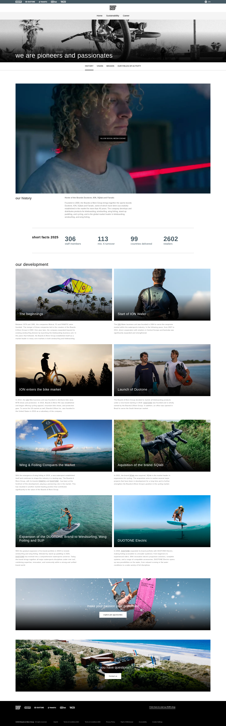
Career (126, 16)
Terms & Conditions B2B (92, 722)
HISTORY (89, 66)
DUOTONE (147, 403)
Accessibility (143, 722)
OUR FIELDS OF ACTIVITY (129, 66)
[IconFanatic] (43, 2)
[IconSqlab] (54, 2)
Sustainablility (112, 16)
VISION (100, 66)
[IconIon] (19, 2)
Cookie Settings (157, 722)
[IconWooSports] (63, 2)
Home (99, 16)
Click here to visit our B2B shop (162, 707)
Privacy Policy (110, 722)
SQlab (131, 475)
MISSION (110, 66)
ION (119, 324)
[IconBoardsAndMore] (113, 7)
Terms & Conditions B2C (71, 722)
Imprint (56, 722)
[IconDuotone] (30, 2)
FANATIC (42, 481)
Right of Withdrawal (127, 722)
